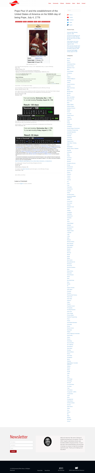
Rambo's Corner (70, 328)
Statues (68, 367)
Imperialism (69, 214)
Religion (68, 331)
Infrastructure (70, 215)
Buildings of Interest (71, 108)
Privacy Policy (40, 470)
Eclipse (68, 155)
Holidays (69, 210)
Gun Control (69, 203)
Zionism (68, 421)
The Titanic (69, 386)
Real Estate (69, 329)
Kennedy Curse (70, 227)
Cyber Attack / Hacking (71, 142)
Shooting (69, 350)
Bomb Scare (69, 100)
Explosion (69, 174)
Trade (68, 388)
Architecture (69, 73)
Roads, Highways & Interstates (73, 333)
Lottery (68, 236)
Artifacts (68, 76)
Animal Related (70, 71)
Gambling (69, 190)
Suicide (68, 371)
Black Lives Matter (71, 97)
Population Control (71, 306)
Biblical (68, 89)
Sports (68, 359)
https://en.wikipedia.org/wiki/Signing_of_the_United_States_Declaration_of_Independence (33, 161)
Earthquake (69, 152)
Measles (69, 249)
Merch (78, 3)
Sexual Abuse (70, 346)
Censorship (69, 119)
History (35, 21)
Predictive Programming (72, 316)
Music (68, 269)
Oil (67, 285)
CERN (68, 120)
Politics (68, 302)
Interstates (69, 217)
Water (68, 415)
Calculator (68, 3)
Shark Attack (69, 348)
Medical (68, 250)
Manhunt (69, 239)
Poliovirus (69, 300)
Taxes (68, 377)
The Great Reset (70, 384)
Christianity (69, 126)
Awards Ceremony (71, 84)
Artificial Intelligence (71, 78)
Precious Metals (70, 315)
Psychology (69, 324)
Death (68, 144)
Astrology (69, 80)
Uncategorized (70, 399)
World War (69, 419)
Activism (68, 62)
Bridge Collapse (70, 104)
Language (69, 232)
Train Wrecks (69, 389)
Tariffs (68, 373)
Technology (69, 380)
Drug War (69, 150)
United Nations (70, 401)
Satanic (68, 337)
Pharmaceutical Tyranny (72, 294)
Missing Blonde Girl (71, 261)
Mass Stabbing (70, 245)
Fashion (68, 176)
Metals (68, 256)
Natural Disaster (70, 274)
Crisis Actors (69, 139)
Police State (69, 298)
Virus (68, 410)
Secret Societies (70, 342)
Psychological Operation (72, 322)
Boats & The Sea (70, 98)
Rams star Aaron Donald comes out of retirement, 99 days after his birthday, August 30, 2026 (73, 47)
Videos (68, 408)
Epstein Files (69, 170)
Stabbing (69, 361)
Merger (68, 254)
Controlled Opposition (71, 132)
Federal (24, 21)
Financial (69, 179)
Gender (68, 199)
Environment (69, 168)
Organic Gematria (70, 287)
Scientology (69, 340)
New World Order (70, 280)
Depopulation (70, 146)
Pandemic (69, 293)
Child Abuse (69, 124)
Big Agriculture (70, 91)
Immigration (69, 212)
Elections (69, 161)
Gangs (68, 192)
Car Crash (69, 113)
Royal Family (69, 335)
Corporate (69, 135)
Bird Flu (68, 95)
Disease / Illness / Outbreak (72, 148)
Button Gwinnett (26, 168)
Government (30, 21)
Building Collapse (70, 106)
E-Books (62, 3)
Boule (68, 102)
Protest (68, 320)
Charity (68, 122)
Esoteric (68, 172)
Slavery (68, 353)
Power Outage (70, 313)
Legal (68, 234)
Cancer (68, 111)
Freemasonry (70, 188)
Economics (69, 157)
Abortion (69, 58)
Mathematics (69, 247)
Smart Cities (69, 355)
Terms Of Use (47, 470)
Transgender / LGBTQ (71, 391)
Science (68, 339)
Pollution (69, 304)
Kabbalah (69, 225)
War (68, 413)
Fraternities (69, 187)
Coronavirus (69, 133)
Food (68, 185)
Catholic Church (18, 21)
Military (68, 258)
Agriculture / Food (70, 67)
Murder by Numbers (46, 21)
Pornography (69, 307)
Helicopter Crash (70, 206)
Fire (68, 181)
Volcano (68, 412)
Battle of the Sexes (71, 87)
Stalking (68, 366)
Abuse (68, 60)
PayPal (70, 24)
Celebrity (69, 117)
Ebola (68, 154)
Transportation (70, 393)
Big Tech (69, 93)
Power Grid (69, 311)
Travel (68, 395)
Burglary (69, 109)
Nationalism (69, 272)
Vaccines (69, 404)
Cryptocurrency (70, 141)
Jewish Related (70, 223)
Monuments (69, 265)
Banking (68, 86)
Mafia (68, 238)
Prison (68, 318)
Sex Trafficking (70, 344)
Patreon (71, 14)
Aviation (68, 82)
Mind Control (69, 260)
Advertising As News (71, 64)
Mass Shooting (70, 243)
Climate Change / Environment (73, 128)
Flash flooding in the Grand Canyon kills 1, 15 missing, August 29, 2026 (72, 43)
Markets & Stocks (70, 241)
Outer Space (69, 289)
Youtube (71, 17)
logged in (22, 183)
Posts (49, 3)
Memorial (69, 252)
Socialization (69, 357)
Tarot (68, 375)
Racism (68, 326)
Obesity (68, 283)
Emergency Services (71, 163)
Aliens (68, 69)
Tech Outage (69, 379)
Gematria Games (70, 194)
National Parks (70, 271)
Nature (68, 276)
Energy (68, 165)
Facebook (71, 19)
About (73, 3)
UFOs (68, 397)
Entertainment (70, 166)
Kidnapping (69, 228)
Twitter (70, 22)
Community (55, 3)
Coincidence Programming (72, 130)
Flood (68, 183)
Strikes (68, 369)
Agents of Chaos (70, 65)
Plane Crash (69, 296)
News (68, 282)
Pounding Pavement (71, 309)
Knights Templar (70, 230)
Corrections (69, 137)
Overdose (69, 291)
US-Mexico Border (71, 402)
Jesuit (39, 21)
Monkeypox (69, 263)
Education (69, 159)
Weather (69, 417)
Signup (13, 451)
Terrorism (69, 382)
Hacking (68, 204)
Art (67, 75)
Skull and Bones (70, 351)
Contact (84, 3)
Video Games (70, 406)
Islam (68, 219)
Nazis (68, 278)
